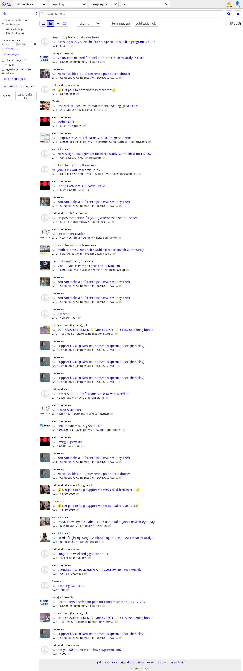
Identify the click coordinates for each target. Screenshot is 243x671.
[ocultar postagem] (72, 46)
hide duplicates (14, 33)
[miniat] (50, 23)
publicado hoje (14, 29)
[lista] (43, 23)
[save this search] (237, 13)
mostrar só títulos (16, 20)
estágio (9, 65)
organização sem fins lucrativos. (16, 71)
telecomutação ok (16, 60)
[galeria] (57, 23)
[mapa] (64, 23)
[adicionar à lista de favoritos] (54, 41)
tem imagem (13, 24)
